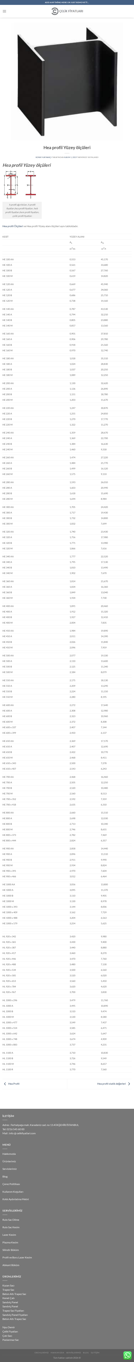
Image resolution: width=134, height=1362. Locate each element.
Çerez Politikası (11, 1183)
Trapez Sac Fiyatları (13, 1310)
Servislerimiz (9, 1168)
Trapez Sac (8, 1289)
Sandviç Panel (10, 1302)
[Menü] (4, 11)
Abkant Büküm (10, 1265)
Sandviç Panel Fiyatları (15, 1314)
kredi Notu (4, 1323)
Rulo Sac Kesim (10, 1227)
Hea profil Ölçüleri (13, 226)
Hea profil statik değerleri (111, 1083)
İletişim (95, 1352)
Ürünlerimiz (9, 1161)
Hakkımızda (9, 1153)
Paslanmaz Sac (10, 1339)
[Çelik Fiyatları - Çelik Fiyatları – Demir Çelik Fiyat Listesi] (67, 11)
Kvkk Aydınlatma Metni (15, 1199)
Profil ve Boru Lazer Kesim (17, 1257)
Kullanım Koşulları (12, 1191)
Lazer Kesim (9, 1234)
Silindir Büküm (10, 1249)
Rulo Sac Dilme (10, 1219)
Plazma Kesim (10, 1242)
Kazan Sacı (8, 1285)
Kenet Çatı (8, 1298)
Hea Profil (13, 1083)
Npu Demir (8, 1327)
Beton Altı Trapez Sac (14, 1293)
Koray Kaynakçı (44, 157)
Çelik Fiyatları (10, 1331)
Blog (5, 1176)
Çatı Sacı (7, 1335)
